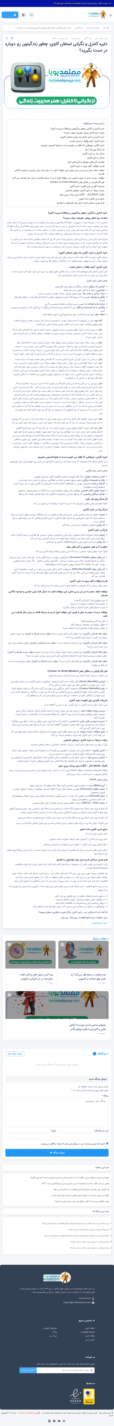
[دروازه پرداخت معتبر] (89, 1403)
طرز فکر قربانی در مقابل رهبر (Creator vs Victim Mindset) (77, 182)
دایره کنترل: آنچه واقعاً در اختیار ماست (86, 141)
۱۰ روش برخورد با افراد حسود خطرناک (81, 1229)
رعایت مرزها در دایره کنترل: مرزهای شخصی (84, 190)
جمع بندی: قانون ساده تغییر (91, 199)
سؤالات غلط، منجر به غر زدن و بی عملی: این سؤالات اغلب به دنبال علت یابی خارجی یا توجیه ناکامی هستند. (59, 172)
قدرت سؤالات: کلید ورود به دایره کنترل (87, 166)
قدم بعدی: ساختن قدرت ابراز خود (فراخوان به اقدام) (80, 203)
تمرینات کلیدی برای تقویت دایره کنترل (87, 186)
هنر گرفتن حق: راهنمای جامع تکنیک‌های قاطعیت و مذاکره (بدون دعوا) (81, 1189)
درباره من (53, 1335)
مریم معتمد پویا (103, 1223)
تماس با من (90, 1339)
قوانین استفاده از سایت (29, 1412)
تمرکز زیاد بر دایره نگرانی (93, 153)
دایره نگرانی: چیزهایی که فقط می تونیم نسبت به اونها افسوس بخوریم (72, 145)
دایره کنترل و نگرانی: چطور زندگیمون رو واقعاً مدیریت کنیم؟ (77, 128)
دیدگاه (105, 1095)
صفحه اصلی (90, 1328)
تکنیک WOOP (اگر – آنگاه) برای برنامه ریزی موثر (82, 194)
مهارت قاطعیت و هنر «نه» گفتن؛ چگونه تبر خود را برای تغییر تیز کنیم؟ (82, 1201)
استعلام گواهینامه (88, 1332)
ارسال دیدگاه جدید (15, 1053)
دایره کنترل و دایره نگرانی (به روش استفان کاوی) (82, 137)
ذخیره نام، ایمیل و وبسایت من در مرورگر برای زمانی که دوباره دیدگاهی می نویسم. (73, 1143)
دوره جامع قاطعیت (99, 923)
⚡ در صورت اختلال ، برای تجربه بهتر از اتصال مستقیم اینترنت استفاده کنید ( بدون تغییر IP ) (82, 3)
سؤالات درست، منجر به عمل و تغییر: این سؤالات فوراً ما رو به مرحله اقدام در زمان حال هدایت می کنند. (57, 178)
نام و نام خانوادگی (101, 1130)
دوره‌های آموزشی (50, 1328)
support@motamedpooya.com (77, 1302)
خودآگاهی (87, 38)
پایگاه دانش (90, 1335)
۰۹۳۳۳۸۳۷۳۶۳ (85, 1298)
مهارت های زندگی (101, 38)
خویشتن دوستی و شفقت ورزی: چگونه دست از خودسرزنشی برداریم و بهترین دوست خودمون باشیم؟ (69, 1177)
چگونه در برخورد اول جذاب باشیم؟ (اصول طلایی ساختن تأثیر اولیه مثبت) (80, 1195)
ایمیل (53, 1130)
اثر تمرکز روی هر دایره (94, 149)
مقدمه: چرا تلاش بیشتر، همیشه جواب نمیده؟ (84, 133)
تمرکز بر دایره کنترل (95, 158)
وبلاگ (54, 1332)
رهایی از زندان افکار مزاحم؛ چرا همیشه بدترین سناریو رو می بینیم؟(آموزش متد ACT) (75, 1183)
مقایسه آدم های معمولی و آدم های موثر (86, 162)
